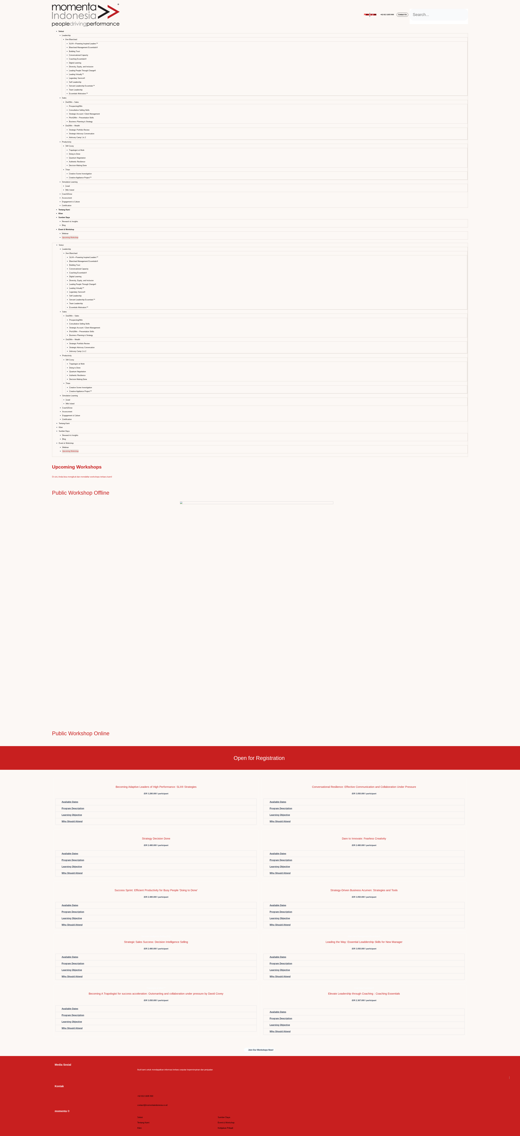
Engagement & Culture (71, 202)
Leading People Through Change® (82, 71)
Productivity (66, 142)
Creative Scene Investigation (80, 174)
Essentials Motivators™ (78, 94)
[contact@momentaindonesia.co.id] (138, 1101)
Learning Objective (72, 815)
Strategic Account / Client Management (84, 114)
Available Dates (70, 802)
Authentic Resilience (77, 162)
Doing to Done (74, 154)
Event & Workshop (226, 1122)
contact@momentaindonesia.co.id (152, 1105)
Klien (60, 213)
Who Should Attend (72, 821)
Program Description (73, 808)
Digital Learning (75, 63)
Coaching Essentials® (78, 59)
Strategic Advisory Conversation (81, 134)
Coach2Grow (67, 194)
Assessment (67, 198)
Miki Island (70, 190)
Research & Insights (70, 221)
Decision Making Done (78, 165)
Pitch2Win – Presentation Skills (81, 118)
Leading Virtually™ (76, 74)
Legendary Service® (77, 78)
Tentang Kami (64, 210)
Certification (66, 205)
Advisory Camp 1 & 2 (77, 137)
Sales (64, 98)
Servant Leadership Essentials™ (82, 86)
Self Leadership (75, 82)
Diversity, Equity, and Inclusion (81, 67)
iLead (68, 186)
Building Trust (74, 51)
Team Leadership (75, 90)
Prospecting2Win (75, 106)
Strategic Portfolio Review (79, 130)
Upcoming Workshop (70, 237)
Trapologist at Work (76, 150)
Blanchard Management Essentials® (83, 47)
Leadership (66, 35)
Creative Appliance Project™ (80, 178)
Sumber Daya (224, 1117)
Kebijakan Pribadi (225, 1128)
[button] (439, 7)
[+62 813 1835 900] (138, 1092)
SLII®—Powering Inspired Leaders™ (83, 44)
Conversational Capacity (78, 55)
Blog (64, 225)
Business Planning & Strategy (81, 122)
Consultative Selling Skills (79, 110)
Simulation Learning (69, 182)
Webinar (65, 234)
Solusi (61, 31)
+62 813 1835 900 (387, 15)
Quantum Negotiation (77, 158)
